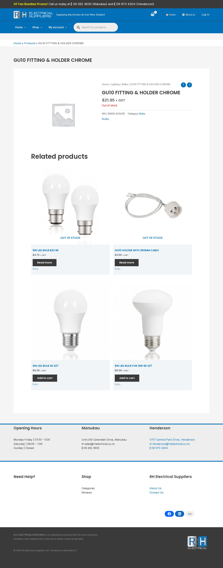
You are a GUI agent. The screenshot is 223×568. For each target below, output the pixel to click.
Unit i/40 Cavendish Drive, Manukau (104, 439)
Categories (88, 488)
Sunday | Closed (24, 448)
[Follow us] (169, 514)
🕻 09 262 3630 (90, 448)
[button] (24, 27)
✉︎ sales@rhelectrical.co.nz (98, 443)
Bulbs (125, 84)
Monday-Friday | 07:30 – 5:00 (32, 439)
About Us (155, 488)
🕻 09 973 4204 (159, 448)
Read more (44, 262)
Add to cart (45, 378)
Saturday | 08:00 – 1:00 (28, 443)
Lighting (115, 84)
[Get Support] (189, 514)
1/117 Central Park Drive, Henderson (172, 439)
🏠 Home (170, 14)
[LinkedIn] (179, 514)
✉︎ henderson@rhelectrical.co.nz (170, 443)
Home (19, 27)
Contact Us (156, 492)
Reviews (87, 492)
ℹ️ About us (188, 14)
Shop (35, 27)
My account (56, 27)
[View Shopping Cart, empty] (152, 14)
